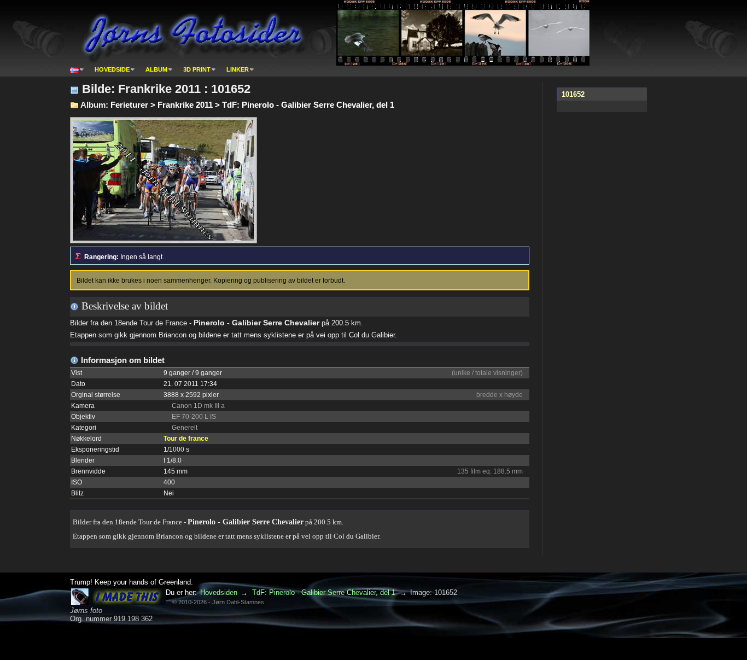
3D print (197, 69)
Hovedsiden (218, 592)
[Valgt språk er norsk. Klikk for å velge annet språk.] (77, 69)
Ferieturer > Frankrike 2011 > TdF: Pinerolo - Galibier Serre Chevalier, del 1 (252, 104)
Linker (237, 69)
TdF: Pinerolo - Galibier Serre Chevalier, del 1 (323, 592)
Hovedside (112, 69)
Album (156, 69)
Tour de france (186, 438)
